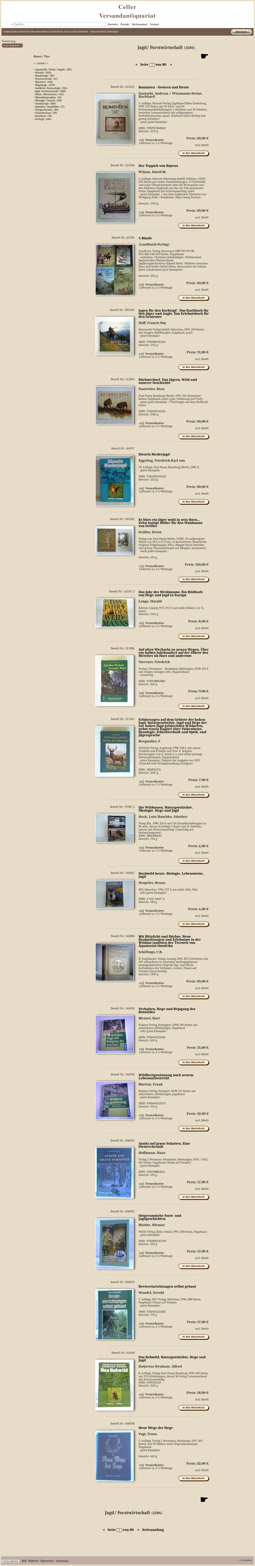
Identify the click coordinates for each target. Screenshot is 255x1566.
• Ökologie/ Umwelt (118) (47, 100)
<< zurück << (40, 63)
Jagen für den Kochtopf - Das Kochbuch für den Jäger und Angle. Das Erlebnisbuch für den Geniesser (174, 313)
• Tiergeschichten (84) (46, 109)
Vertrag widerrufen (10, 1561)
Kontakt (125, 24)
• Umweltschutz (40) (45, 112)
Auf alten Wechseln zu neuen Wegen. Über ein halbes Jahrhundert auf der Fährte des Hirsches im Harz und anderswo (174, 652)
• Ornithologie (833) (44, 103)
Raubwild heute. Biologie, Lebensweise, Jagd (171, 875)
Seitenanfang (151, 1530)
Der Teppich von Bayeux (158, 166)
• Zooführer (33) (42, 116)
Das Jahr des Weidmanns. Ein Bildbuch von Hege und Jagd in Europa (171, 593)
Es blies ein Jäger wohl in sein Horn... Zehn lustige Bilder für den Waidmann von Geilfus (170, 523)
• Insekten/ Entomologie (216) (50, 88)
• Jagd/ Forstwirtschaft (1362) (49, 91)
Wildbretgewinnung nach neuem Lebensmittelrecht (166, 1076)
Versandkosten (154, 140)
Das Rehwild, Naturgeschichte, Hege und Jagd (172, 1358)
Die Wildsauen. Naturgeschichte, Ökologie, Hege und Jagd (166, 809)
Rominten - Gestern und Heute (164, 87)
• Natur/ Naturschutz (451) (48, 94)
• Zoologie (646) (42, 119)
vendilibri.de (248, 1560)
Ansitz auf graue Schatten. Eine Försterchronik (164, 1145)
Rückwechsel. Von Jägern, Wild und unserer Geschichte (168, 381)
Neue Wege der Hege (156, 1428)
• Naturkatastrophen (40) (47, 97)
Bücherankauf (139, 24)
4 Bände (145, 238)
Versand (154, 24)
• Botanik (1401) (42, 72)
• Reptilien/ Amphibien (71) (49, 106)
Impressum (62, 1560)
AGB (24, 1560)
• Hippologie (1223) (44, 85)
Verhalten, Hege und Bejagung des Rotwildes (167, 1010)
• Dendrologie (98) (43, 75)
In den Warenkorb (193, 153)
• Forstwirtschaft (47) (45, 78)
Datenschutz (47, 1560)
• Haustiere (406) (43, 82)
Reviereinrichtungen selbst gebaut (167, 1286)
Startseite (113, 24)
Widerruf (33, 1560)
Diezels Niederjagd (154, 454)
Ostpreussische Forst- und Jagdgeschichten (160, 1217)
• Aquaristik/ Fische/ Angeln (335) (52, 69)
